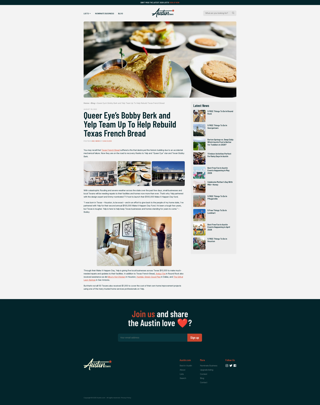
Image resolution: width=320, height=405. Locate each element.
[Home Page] (163, 12)
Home (86, 103)
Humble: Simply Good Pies (148, 277)
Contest (203, 374)
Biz (93, 141)
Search (183, 378)
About (182, 370)
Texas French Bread (110, 150)
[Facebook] (234, 366)
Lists (86, 13)
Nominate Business (104, 13)
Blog (120, 13)
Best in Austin (186, 365)
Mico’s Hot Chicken (116, 277)
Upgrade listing (206, 370)
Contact (203, 382)
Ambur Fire (161, 273)
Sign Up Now (174, 2)
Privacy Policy (126, 398)
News (97, 141)
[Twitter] (230, 366)
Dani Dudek (107, 141)
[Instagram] (226, 366)
